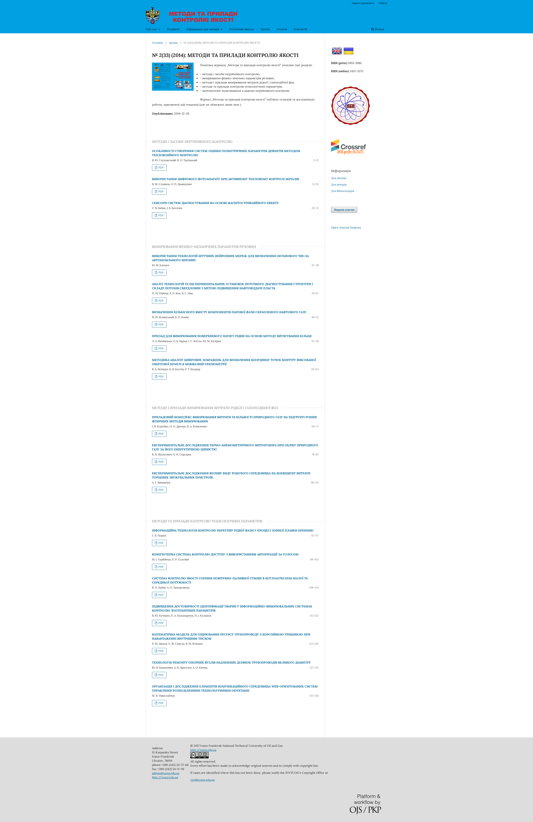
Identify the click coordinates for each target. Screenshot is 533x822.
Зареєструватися (363, 3)
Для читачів (338, 178)
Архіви (265, 29)
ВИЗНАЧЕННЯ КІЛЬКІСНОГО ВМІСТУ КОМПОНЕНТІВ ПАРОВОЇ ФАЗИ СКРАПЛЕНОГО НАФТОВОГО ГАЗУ (229, 312)
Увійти (383, 3)
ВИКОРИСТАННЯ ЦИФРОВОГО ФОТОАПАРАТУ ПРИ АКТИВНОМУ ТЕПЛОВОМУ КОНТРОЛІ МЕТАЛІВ (225, 179)
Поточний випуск (241, 29)
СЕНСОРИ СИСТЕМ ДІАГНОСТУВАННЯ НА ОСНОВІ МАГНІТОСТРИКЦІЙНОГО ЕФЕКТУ (215, 203)
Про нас (152, 29)
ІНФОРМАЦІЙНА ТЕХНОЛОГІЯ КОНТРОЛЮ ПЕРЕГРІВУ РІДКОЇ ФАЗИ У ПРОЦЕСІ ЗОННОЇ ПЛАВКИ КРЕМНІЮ (233, 530)
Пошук (379, 29)
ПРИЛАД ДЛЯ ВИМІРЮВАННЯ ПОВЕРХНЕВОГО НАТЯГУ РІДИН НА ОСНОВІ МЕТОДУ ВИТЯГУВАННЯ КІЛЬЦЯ (231, 336)
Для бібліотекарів (342, 191)
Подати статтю (344, 209)
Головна (157, 42)
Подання (173, 29)
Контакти (300, 29)
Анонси (281, 29)
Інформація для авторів (203, 29)
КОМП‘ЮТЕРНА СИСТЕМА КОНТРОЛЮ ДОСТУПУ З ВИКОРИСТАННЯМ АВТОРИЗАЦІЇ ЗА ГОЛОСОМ (225, 554)
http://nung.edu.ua (165, 777)
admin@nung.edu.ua (165, 773)
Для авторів (338, 184)
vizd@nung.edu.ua (202, 780)
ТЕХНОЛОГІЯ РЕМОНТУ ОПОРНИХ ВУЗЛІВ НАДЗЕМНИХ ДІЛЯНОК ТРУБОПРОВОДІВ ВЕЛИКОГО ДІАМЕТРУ (231, 662)
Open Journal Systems (346, 227)
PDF (161, 167)
